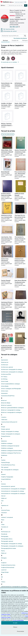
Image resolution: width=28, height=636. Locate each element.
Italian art (4, 498)
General (3, 474)
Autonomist (4, 393)
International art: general (8, 486)
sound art (3, 570)
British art (4, 400)
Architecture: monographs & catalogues (12, 372)
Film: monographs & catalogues (10, 469)
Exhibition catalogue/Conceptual (10, 446)
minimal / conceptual (7, 517)
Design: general (5, 429)
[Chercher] (25, 5)
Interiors (3, 484)
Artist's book (4, 381)
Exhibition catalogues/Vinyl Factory (11, 453)
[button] (19, 27)
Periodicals (4, 534)
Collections (4, 419)
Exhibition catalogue (6, 443)
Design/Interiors (5, 436)
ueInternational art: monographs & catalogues (14, 586)
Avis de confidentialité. (18, 620)
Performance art (5, 531)
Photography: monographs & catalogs (11, 543)
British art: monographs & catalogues (11, 412)
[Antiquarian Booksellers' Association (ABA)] (3, 60)
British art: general (6, 405)
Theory (3, 581)
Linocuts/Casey (5, 510)
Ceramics (3, 417)
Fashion (3, 460)
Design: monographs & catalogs (10, 431)
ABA (11, 26)
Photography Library (6, 539)
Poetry (3, 550)
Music (2, 519)
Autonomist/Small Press (7, 395)
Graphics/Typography (7, 477)
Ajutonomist (4, 360)
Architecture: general (7, 367)
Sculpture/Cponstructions (8, 565)
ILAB (17, 26)
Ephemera (4, 441)
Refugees (4, 558)
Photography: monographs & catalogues (12, 546)
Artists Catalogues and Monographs (11, 388)
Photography (4, 536)
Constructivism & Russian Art (9, 422)
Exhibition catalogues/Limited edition (11, 450)
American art (4, 362)
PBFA (13, 26)
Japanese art (4, 505)
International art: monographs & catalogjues (13, 488)
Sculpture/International (7, 567)
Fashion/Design (5, 462)
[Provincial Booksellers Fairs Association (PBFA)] (8, 60)
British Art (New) (5, 403)
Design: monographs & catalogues (10, 434)
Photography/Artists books (8, 548)
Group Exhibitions (6, 479)
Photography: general (7, 541)
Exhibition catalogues (7, 448)
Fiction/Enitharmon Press (8, 465)
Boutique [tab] (5, 40)
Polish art (3, 553)
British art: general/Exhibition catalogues (12, 407)
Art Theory (4, 376)
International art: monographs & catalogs (12, 491)
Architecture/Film (6, 374)
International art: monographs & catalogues (13, 493)
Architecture (4, 364)
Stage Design (5, 572)
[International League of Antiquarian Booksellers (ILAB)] (13, 60)
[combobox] (16, 5)
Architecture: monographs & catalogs (11, 369)
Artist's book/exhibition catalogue (10, 383)
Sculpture (3, 562)
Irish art (3, 496)
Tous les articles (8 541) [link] (7, 134)
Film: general (4, 467)
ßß (2, 577)
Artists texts (4, 391)
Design (3, 426)
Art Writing (4, 379)
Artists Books (4, 386)
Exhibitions (4, 455)
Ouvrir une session (19, 2)
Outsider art (4, 527)
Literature (4, 512)
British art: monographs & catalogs (10, 410)
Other (2, 524)
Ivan (2, 500)
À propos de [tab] (15, 40)
